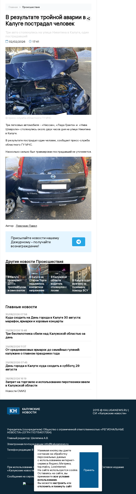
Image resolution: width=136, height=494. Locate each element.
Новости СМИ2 (15, 391)
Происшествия (31, 7)
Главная (13, 7)
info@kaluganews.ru (56, 444)
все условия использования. (53, 478)
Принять (89, 470)
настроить (59, 483)
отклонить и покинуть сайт (55, 486)
